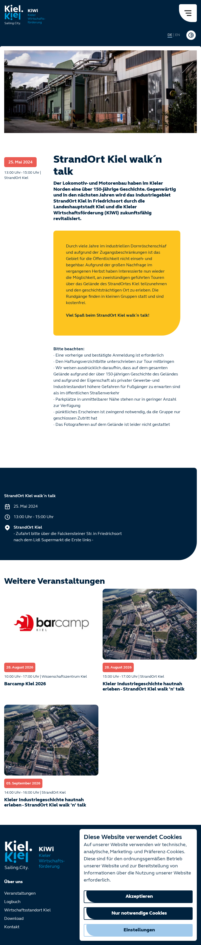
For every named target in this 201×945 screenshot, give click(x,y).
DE (170, 35)
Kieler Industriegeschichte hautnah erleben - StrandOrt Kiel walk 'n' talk (144, 687)
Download (14, 919)
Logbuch (12, 902)
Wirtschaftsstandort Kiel (27, 910)
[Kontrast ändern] (191, 35)
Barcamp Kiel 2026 (25, 684)
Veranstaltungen (20, 893)
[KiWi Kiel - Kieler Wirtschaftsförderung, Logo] (25, 14)
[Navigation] (188, 13)
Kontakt (11, 927)
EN (177, 35)
